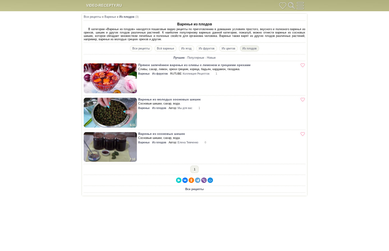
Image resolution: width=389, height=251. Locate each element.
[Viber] (204, 180)
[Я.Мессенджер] (178, 180)
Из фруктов (207, 48)
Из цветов (228, 48)
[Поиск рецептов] (291, 6)
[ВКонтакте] (185, 180)
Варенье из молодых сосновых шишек (169, 99)
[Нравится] (303, 65)
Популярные (195, 57)
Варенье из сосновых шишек (161, 133)
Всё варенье (165, 48)
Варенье (110, 16)
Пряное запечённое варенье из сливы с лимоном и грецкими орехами (194, 65)
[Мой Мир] (210, 180)
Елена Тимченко (188, 142)
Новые (211, 57)
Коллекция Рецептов (196, 73)
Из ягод (186, 48)
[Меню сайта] (300, 6)
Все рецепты (92, 16)
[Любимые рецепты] (283, 6)
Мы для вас (185, 108)
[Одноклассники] (191, 180)
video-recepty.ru (104, 5)
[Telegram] (197, 180)
